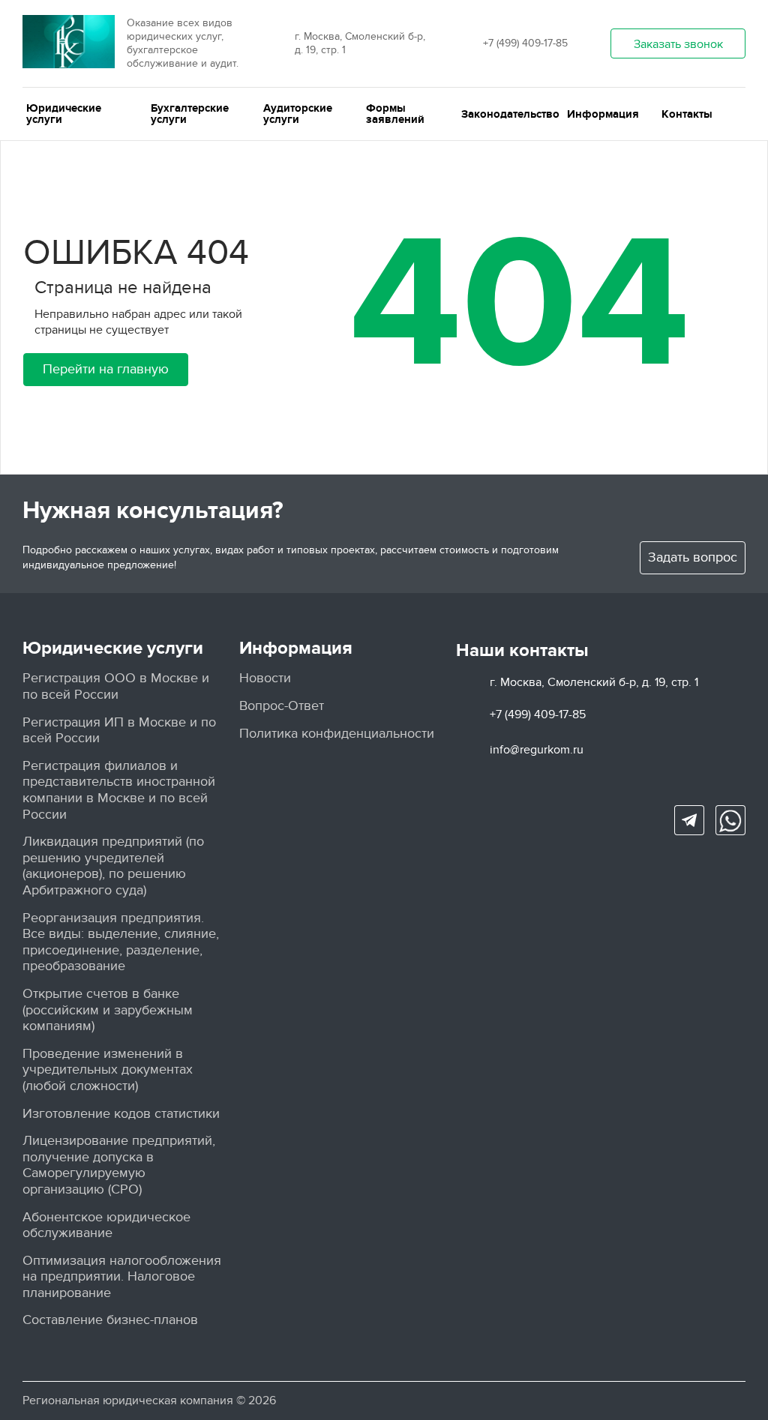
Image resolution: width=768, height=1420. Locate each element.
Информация (603, 114)
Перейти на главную (106, 369)
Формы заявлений (395, 114)
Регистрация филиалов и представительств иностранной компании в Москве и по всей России (118, 790)
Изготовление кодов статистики (121, 1114)
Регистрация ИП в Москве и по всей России (119, 730)
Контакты (687, 114)
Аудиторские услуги (297, 114)
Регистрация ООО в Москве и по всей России (115, 686)
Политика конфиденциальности (336, 733)
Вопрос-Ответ (281, 706)
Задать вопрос (692, 557)
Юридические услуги (63, 114)
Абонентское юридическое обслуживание (106, 1225)
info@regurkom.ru (537, 749)
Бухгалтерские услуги (190, 114)
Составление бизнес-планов (110, 1320)
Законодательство (510, 114)
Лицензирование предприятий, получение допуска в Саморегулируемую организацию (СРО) (118, 1165)
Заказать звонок (678, 44)
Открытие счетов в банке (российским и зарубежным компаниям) (107, 1010)
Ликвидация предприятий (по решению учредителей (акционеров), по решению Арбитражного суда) (113, 866)
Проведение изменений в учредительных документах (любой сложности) (107, 1070)
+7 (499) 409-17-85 (525, 43)
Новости (265, 678)
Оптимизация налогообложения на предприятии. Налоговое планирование (121, 1277)
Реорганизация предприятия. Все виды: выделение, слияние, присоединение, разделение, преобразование (120, 942)
